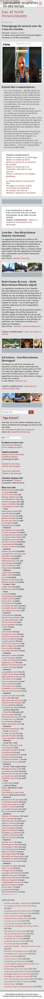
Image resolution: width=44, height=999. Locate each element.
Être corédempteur (9, 811)
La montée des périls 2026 (14, 941)
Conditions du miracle (10, 539)
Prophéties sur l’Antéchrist (15, 961)
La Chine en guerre (9, 532)
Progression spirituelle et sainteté (18, 971)
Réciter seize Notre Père (11, 724)
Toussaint (17, 480)
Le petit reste (7, 783)
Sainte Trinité (7, 575)
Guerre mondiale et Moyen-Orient (18, 913)
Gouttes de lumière (11, 759)
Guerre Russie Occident (13, 916)
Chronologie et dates (10, 844)
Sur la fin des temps (10, 494)
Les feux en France (9, 542)
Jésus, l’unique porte (10, 646)
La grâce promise (9, 641)
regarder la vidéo (17, 33)
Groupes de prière (9, 516)
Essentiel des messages (11, 466)
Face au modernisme (10, 681)
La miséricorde (8, 752)
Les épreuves (7, 889)
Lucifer (4, 627)
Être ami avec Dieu (9, 520)
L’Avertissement (8, 544)
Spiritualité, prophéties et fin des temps (21, 994)
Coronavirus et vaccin (13, 921)
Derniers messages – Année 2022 (17, 903)
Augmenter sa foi (9, 662)
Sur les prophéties (9, 705)
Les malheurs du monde (11, 610)
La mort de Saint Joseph (11, 695)
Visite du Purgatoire (9, 880)
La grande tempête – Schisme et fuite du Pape (22, 946)
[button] (13, 584)
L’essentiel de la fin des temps (14, 554)
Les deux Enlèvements (10, 620)
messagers (17, 445)
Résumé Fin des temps (10, 579)
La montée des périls (10, 606)
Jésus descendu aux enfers (12, 700)
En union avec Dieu (9, 634)
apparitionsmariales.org (21, 432)
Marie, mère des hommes (12, 877)
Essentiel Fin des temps (11, 464)
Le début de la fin (9, 719)
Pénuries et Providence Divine (16, 951)
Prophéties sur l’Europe (11, 858)
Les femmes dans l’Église (12, 537)
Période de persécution (11, 617)
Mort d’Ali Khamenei (10, 892)
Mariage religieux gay (10, 497)
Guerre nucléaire (8, 684)
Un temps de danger (10, 866)
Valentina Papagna (9, 502)
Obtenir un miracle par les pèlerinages (21, 157)
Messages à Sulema (9, 655)
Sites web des (7, 445)
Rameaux (5, 795)
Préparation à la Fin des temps (16, 969)
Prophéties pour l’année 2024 (16, 954)
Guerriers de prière (9, 736)
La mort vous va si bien (13, 959)
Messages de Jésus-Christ (12, 769)
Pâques (4, 788)
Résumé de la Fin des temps (15, 931)
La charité (6, 492)
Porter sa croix (7, 868)
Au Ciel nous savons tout (11, 643)
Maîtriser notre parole (10, 875)
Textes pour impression (11, 471)
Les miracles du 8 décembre (17, 188)
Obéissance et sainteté (11, 825)
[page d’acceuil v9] (22, 417)
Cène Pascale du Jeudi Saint (13, 792)
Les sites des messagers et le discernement (21, 926)
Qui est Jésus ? (7, 887)
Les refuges (6, 523)
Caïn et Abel (6, 698)
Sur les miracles (8, 622)
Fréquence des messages (12, 473)
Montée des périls (9, 490)
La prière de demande (10, 835)
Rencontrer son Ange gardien (13, 856)
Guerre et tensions (9, 504)
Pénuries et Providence (11, 816)
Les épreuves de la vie (10, 762)
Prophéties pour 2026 (10, 778)
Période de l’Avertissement (12, 665)
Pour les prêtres (8, 648)
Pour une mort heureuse (11, 691)
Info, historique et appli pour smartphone (18, 429)
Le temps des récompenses (12, 535)
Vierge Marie (7, 568)
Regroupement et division (12, 676)
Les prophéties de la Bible (12, 672)
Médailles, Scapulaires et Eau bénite (21, 193)
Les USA (5, 577)
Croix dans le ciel (8, 679)
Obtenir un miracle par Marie (17, 159)
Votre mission (7, 632)
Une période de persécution (15, 933)
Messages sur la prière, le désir (19, 186)
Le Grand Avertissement (11, 754)
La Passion (6, 790)
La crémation (7, 747)
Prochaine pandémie (12, 943)
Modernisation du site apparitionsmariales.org (22, 996)
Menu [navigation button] (40, 3)
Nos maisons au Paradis (11, 530)
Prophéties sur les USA (10, 688)
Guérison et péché (9, 806)
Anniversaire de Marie (10, 511)
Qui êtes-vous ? (8, 842)
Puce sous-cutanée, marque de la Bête (19, 979)
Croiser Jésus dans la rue (11, 804)
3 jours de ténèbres (9, 738)
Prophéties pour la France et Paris (18, 911)
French (7, 437)
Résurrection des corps (11, 561)
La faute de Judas (9, 733)
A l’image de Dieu (9, 870)
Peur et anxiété (8, 818)
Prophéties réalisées (10, 457)
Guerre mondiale (8, 658)
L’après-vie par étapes (10, 674)
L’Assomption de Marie (11, 506)
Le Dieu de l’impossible (11, 660)
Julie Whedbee (7, 513)
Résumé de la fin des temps (13, 454)
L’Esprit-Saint (7, 572)
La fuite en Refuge (9, 667)
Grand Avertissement (10, 849)
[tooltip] (13, 584)
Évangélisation (7, 525)
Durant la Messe (8, 714)
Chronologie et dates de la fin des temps (20, 906)
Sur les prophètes (8, 624)
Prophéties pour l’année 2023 (16, 918)
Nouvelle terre (7, 556)
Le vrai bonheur (8, 721)
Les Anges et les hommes (12, 873)
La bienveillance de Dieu (11, 882)
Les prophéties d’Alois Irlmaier (16, 981)
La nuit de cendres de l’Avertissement (19, 986)
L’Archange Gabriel (9, 854)
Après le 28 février (9, 757)
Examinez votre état (9, 821)
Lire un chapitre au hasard (12, 447)
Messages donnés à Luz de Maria (17, 974)
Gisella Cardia (7, 598)
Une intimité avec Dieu (11, 499)
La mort (5, 594)
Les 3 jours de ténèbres (13, 936)
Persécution (6, 558)
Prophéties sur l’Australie (11, 833)
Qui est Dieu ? (7, 601)
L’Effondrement (8, 596)
